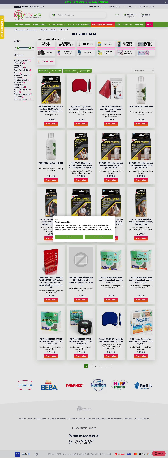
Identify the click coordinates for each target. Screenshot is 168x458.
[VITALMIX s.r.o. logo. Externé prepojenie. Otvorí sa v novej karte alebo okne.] (56, 219)
